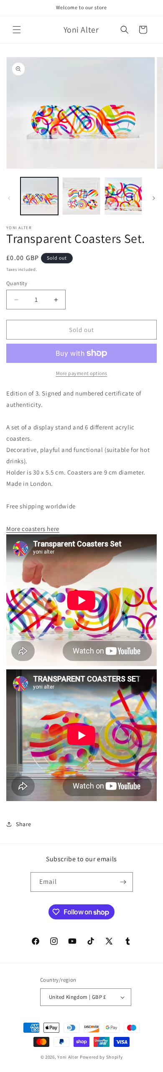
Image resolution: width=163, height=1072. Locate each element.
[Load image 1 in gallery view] (39, 196)
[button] (17, 29)
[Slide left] (9, 198)
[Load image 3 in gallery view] (123, 196)
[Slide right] (154, 198)
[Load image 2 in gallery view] (81, 196)
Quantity (16, 283)
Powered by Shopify (101, 1057)
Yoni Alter (68, 1057)
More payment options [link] (81, 373)
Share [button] (23, 824)
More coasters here (32, 529)
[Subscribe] (123, 882)
